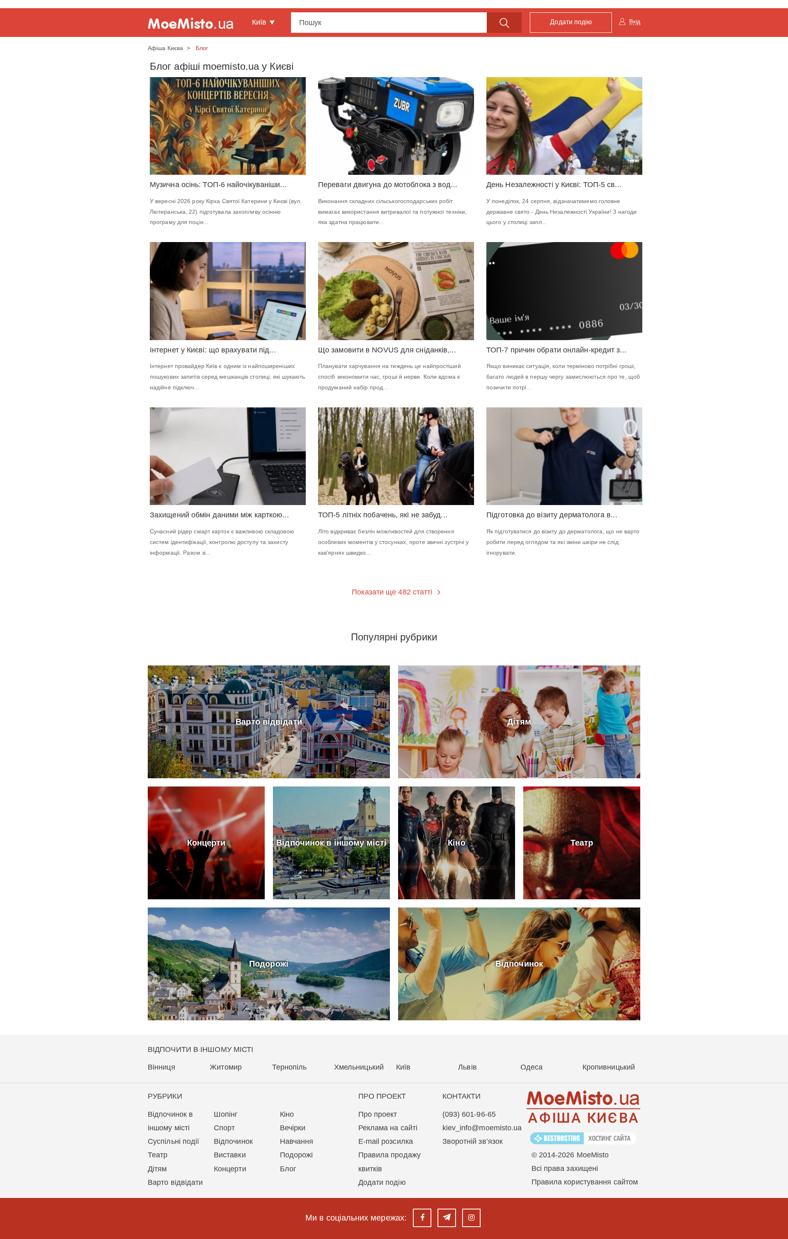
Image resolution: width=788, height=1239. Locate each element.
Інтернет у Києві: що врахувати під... (213, 350)
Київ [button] (260, 22)
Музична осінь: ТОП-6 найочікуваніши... (218, 185)
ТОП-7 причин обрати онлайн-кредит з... (556, 350)
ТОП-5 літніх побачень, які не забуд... (382, 515)
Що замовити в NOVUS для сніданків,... (387, 350)
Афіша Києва (165, 48)
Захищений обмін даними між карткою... (219, 515)
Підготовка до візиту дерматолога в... (551, 515)
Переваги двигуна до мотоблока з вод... (387, 185)
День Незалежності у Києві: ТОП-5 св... (553, 185)
